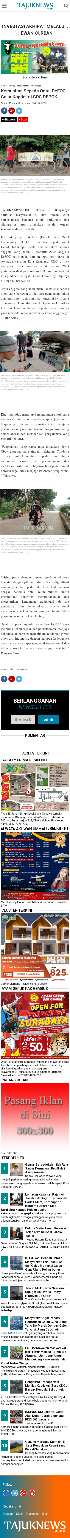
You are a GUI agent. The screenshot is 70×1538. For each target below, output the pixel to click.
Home (4, 86)
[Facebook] (4, 110)
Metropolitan (23, 86)
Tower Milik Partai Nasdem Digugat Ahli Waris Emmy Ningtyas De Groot (44, 1292)
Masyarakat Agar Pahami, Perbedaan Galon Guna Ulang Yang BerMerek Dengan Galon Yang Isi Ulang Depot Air (46, 1323)
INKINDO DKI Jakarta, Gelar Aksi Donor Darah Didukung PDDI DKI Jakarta (44, 1415)
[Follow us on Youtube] (32, 1493)
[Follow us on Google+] (23, 1493)
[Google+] (11, 110)
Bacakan (10, 119)
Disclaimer (33, 1514)
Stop (23, 119)
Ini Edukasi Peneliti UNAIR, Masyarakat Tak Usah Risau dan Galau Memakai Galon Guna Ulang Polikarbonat (44, 1263)
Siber (19, 1514)
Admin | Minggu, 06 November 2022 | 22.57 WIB (24, 103)
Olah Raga (36, 86)
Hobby (12, 86)
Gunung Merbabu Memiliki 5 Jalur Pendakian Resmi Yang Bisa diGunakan (45, 1445)
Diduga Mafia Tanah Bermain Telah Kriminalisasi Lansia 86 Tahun (45, 1232)
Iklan (45, 1514)
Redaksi (8, 1514)
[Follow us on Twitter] (14, 1493)
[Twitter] (19, 110)
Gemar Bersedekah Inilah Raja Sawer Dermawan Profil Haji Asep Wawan (46, 1168)
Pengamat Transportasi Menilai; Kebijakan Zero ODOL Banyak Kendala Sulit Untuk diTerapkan (46, 1387)
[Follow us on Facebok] (6, 1493)
